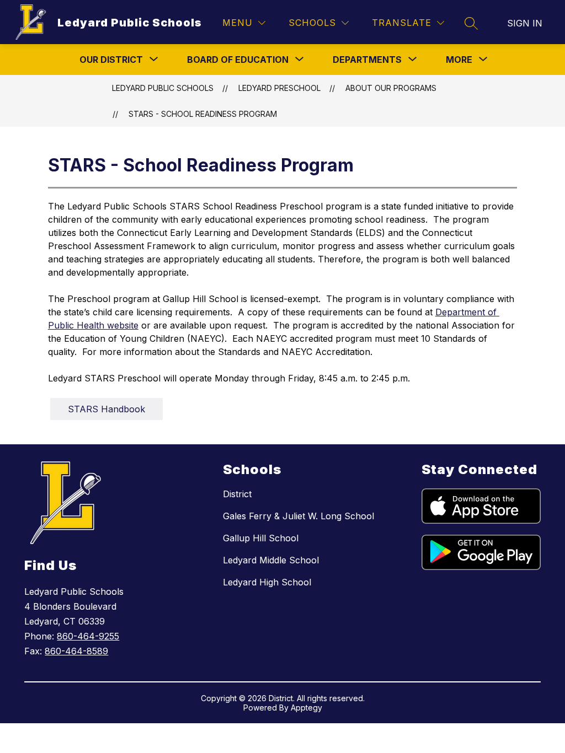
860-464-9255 (88, 636)
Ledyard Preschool (279, 88)
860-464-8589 (76, 651)
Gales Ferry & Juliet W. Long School (298, 515)
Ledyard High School (267, 582)
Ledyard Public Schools (163, 88)
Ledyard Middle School (271, 560)
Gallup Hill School (261, 538)
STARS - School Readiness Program (203, 114)
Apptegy (306, 707)
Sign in (524, 23)
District (237, 493)
